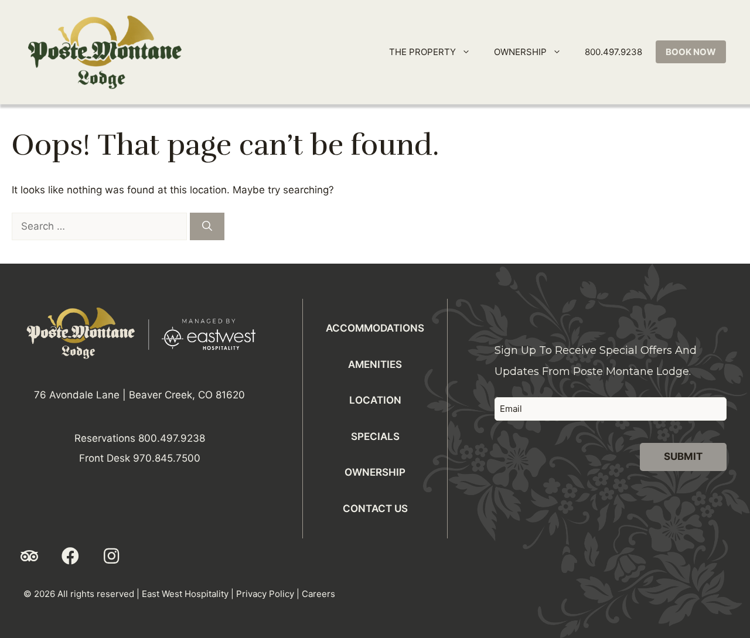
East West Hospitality (185, 593)
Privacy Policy (265, 593)
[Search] (207, 227)
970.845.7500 (166, 458)
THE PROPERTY (422, 51)
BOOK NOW (691, 51)
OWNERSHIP (520, 51)
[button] (29, 556)
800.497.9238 (613, 51)
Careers (318, 593)
